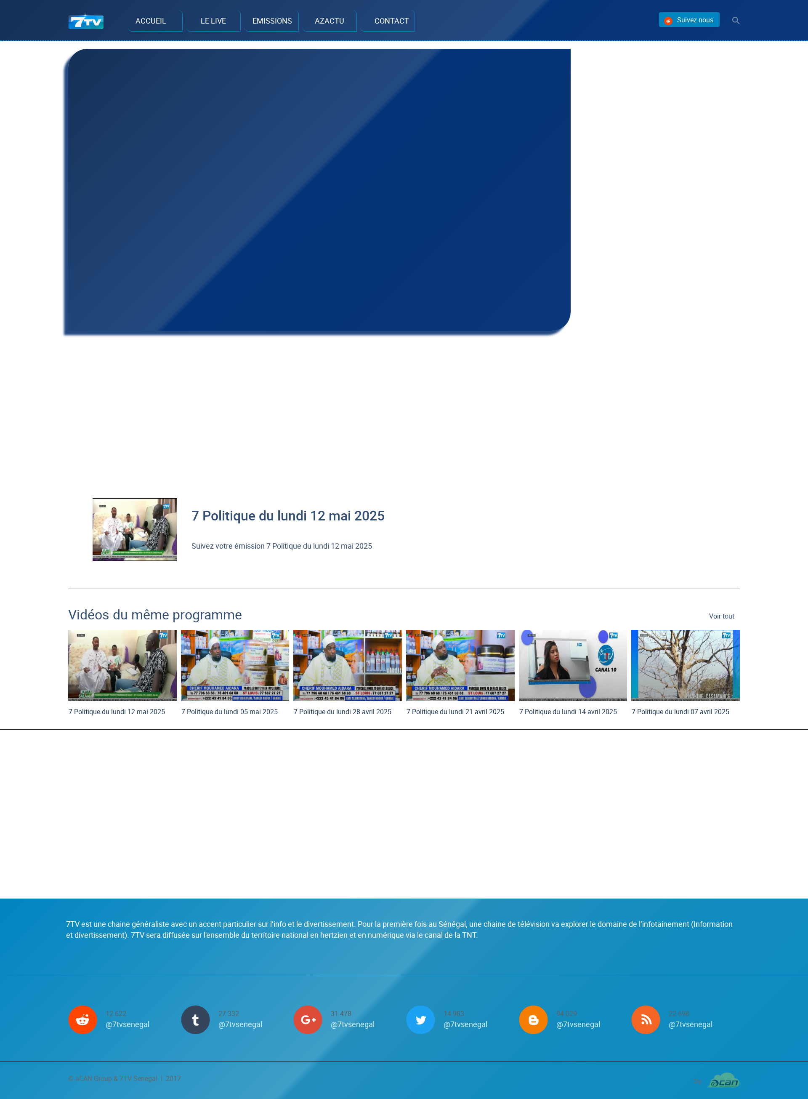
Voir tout (721, 616)
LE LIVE (213, 21)
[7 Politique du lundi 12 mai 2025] (135, 528)
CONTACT (392, 21)
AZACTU (329, 21)
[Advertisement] (319, 403)
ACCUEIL (151, 21)
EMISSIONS (272, 21)
